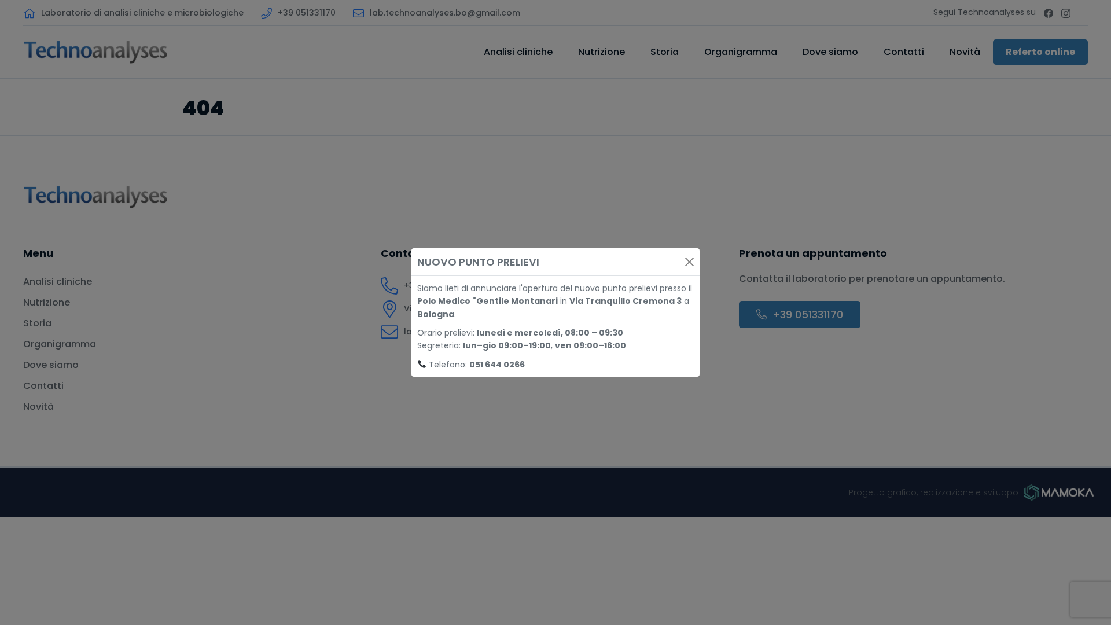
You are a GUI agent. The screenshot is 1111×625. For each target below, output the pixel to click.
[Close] (689, 262)
